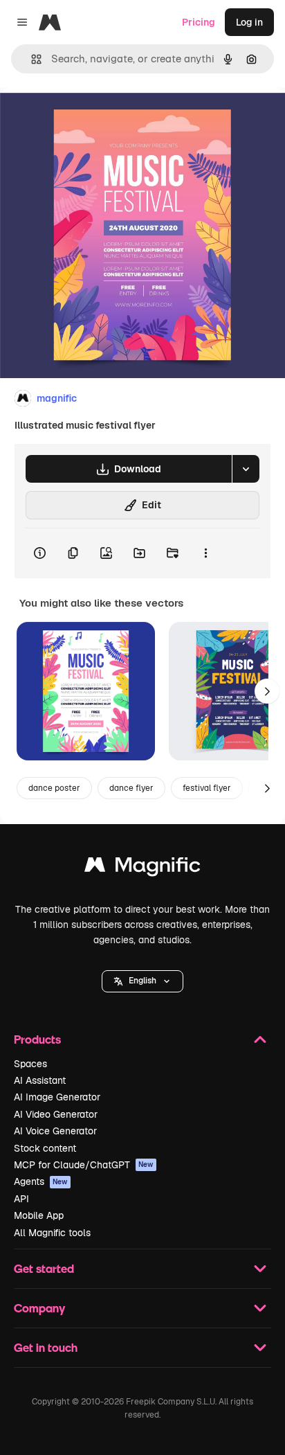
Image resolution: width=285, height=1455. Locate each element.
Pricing (198, 22)
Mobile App (39, 1215)
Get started (44, 1268)
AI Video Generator (56, 1114)
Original (88, 118)
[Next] (267, 691)
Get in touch (45, 1347)
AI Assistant (40, 1080)
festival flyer (207, 788)
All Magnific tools (52, 1232)
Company (39, 1308)
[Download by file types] (245, 469)
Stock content (45, 1148)
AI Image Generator (57, 1097)
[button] (142, 981)
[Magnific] (142, 868)
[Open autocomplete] (31, 59)
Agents (41, 1181)
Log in (249, 22)
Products (37, 1039)
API (21, 1199)
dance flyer (131, 788)
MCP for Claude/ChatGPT (84, 1165)
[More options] (205, 553)
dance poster (54, 788)
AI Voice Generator (55, 1131)
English (142, 980)
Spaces (30, 1063)
